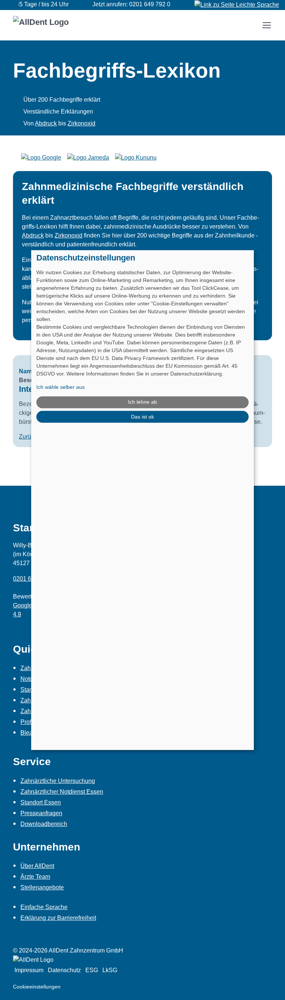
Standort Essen (40, 802)
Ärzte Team (35, 876)
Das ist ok (142, 417)
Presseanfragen (41, 813)
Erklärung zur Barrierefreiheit (58, 918)
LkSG (109, 970)
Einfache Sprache (44, 907)
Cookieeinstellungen (36, 987)
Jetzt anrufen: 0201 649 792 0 (125, 4)
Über (37, 866)
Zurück (28, 436)
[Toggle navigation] (266, 25)
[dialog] (142, 500)
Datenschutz (64, 970)
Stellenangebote (42, 887)
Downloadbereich (43, 824)
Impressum (28, 970)
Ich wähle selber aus (60, 387)
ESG (91, 970)
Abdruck (46, 123)
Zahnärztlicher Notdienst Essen (61, 791)
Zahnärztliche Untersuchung (57, 781)
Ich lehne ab (142, 402)
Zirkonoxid (81, 123)
